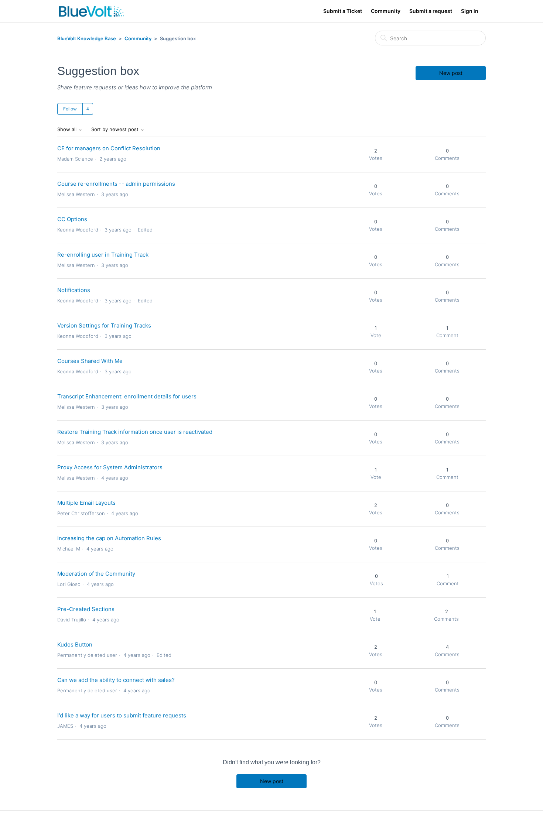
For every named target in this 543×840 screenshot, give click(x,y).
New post (450, 73)
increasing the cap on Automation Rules (109, 538)
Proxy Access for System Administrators (110, 467)
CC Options (72, 219)
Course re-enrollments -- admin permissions (116, 183)
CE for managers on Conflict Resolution (108, 148)
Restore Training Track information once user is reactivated (134, 431)
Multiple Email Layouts (86, 502)
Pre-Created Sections (86, 609)
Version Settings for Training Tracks (104, 325)
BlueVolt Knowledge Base (86, 38)
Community (385, 11)
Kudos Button (74, 644)
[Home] (91, 11)
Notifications (73, 290)
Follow (70, 109)
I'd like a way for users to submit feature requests (121, 715)
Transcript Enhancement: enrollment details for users (127, 396)
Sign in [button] (469, 11)
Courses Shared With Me (90, 360)
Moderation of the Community (96, 573)
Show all (67, 129)
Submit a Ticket (342, 11)
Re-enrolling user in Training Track (102, 254)
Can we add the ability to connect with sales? (116, 679)
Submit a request (430, 11)
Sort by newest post (115, 129)
